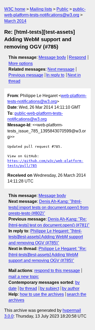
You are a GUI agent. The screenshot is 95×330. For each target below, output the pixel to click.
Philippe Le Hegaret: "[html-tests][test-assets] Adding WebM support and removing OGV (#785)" (45, 237)
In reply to (55, 75)
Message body (52, 57)
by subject (49, 288)
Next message (61, 69)
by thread (28, 288)
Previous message (25, 75)
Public (62, 9)
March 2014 (15, 21)
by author (70, 288)
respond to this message (57, 270)
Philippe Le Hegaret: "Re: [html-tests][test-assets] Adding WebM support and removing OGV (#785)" (47, 254)
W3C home (14, 9)
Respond (77, 57)
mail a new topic (23, 276)
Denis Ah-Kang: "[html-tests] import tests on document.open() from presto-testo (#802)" (48, 207)
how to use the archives (42, 294)
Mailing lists (41, 9)
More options (20, 63)
